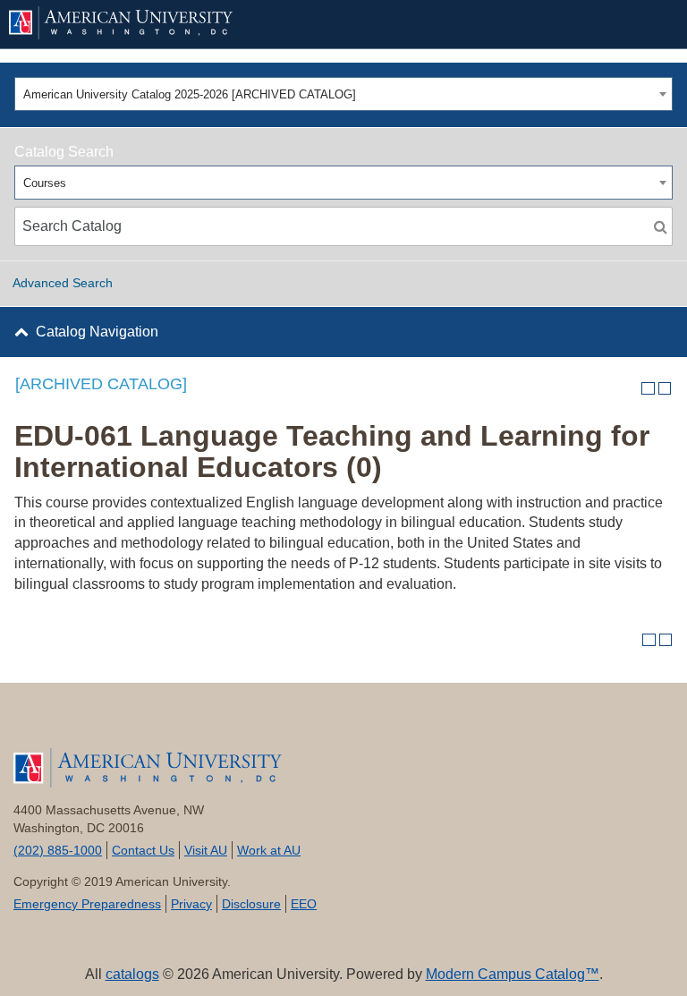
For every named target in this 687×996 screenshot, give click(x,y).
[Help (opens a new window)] (665, 389)
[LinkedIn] (170, 724)
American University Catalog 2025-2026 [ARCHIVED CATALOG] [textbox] (189, 94)
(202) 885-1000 (57, 850)
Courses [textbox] (44, 183)
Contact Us (143, 850)
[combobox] (343, 94)
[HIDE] (652, 24)
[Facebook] (36, 724)
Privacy (191, 904)
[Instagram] (215, 724)
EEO (304, 904)
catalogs (132, 974)
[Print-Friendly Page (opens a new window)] (648, 389)
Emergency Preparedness (87, 904)
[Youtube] (125, 724)
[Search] (660, 226)
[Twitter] (80, 724)
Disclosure (251, 904)
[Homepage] (343, 767)
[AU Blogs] (259, 724)
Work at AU (269, 850)
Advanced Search (63, 283)
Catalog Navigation (97, 331)
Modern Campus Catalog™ (512, 974)
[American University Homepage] (315, 22)
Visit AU (205, 850)
